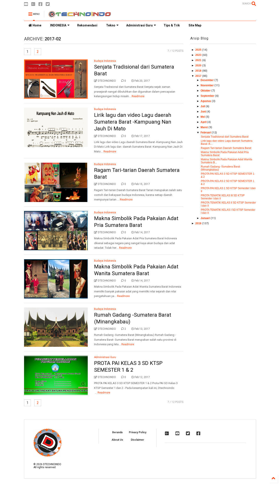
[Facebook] (40, 4)
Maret (204, 127)
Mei (203, 116)
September (208, 95)
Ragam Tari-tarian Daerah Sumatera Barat (226, 148)
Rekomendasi (87, 25)
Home (36, 25)
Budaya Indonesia (105, 60)
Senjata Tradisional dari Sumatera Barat (224, 136)
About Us (117, 439)
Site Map (195, 25)
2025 (198, 49)
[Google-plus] (33, 4)
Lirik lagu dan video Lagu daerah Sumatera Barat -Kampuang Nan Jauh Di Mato (132, 122)
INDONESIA (58, 25)
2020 (198, 65)
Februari (206, 132)
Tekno (110, 25)
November (207, 85)
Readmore (138, 96)
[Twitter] (48, 4)
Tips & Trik (172, 25)
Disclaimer (137, 439)
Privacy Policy (137, 432)
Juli (203, 106)
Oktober (206, 90)
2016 (198, 223)
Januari (206, 218)
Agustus (206, 101)
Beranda (117, 432)
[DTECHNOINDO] (80, 15)
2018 (198, 70)
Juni (203, 111)
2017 (198, 76)
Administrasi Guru (139, 25)
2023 (198, 55)
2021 (198, 60)
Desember (207, 80)
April (204, 122)
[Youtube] (26, 4)
